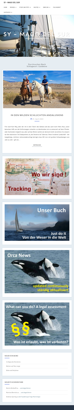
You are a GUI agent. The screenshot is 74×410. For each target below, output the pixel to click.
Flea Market (57, 7)
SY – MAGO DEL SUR (12, 2)
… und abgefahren (24, 388)
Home (5, 7)
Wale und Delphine (12, 370)
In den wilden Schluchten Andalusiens (37, 115)
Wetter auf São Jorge (13, 366)
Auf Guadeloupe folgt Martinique (29, 397)
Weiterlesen (37, 145)
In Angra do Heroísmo (13, 362)
